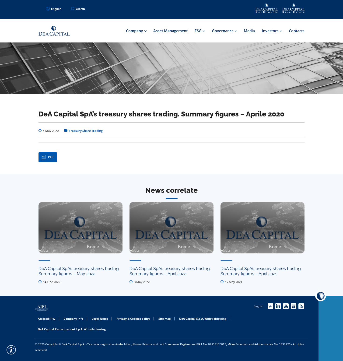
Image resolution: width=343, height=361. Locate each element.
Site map (164, 319)
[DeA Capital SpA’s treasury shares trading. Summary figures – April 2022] (172, 227)
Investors (271, 30)
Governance (223, 30)
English (56, 9)
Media (249, 30)
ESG (199, 30)
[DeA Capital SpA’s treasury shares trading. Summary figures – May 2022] (80, 227)
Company (135, 30)
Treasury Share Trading (86, 131)
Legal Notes (100, 319)
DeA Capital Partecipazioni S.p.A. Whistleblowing (72, 329)
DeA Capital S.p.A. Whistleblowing (202, 319)
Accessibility (46, 319)
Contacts (296, 30)
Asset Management (170, 30)
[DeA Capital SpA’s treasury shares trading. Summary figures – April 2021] (262, 227)
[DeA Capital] (54, 31)
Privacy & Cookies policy (133, 319)
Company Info (73, 319)
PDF (51, 157)
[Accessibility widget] (11, 349)
